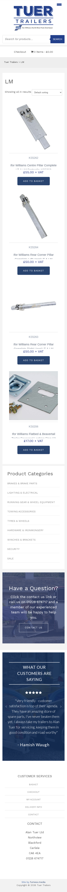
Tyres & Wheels (18, 521)
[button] (6, 706)
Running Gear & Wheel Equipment (31, 502)
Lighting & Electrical (22, 492)
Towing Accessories (21, 511)
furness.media (37, 882)
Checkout (20, 51)
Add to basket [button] (33, 181)
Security (13, 549)
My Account (33, 799)
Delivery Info (33, 807)
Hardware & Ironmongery (25, 530)
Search (57, 39)
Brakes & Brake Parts (22, 483)
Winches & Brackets (21, 539)
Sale (10, 558)
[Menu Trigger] (59, 4)
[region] (33, 607)
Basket (33, 784)
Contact (33, 814)
